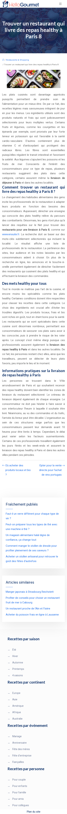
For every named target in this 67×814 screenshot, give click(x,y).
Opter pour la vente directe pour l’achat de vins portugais (50, 470)
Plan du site (33, 811)
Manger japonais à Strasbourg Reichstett (30, 591)
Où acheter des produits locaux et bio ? (18, 470)
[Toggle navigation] (60, 3)
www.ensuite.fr (10, 234)
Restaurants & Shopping (17, 60)
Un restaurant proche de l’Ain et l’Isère (28, 608)
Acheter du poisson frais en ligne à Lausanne (32, 614)
